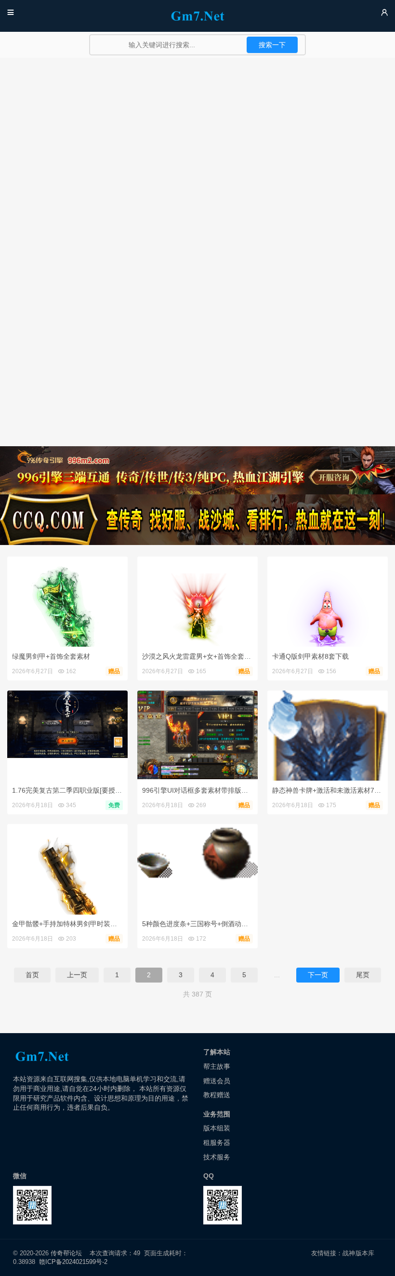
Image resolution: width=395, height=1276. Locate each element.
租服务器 (216, 1142)
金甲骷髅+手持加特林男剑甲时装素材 (68, 924)
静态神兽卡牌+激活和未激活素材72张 (328, 790)
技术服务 (216, 1157)
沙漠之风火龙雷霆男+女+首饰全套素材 (200, 656)
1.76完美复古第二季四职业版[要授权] (68, 790)
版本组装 (216, 1128)
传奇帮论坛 (66, 1253)
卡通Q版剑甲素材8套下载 (310, 656)
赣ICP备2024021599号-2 (73, 1261)
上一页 (77, 975)
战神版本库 (358, 1253)
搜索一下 (272, 45)
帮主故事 (216, 1066)
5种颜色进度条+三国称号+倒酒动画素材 (202, 924)
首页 (32, 975)
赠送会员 (216, 1081)
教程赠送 (216, 1095)
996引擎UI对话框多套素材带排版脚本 (198, 790)
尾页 (362, 975)
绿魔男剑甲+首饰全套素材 (51, 656)
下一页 (318, 975)
